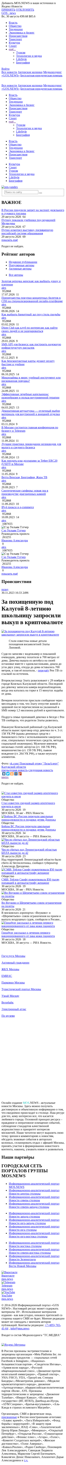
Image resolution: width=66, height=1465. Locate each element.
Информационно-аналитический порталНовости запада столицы (34, 1215)
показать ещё (9, 240)
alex (3, 287)
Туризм (20, 52)
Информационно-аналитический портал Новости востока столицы (34, 1244)
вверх (5, 777)
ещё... (12, 49)
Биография (23, 62)
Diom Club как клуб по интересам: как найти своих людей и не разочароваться (29, 329)
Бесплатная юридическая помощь (41, 75)
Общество (15, 26)
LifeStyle (21, 59)
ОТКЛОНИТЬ (25, 9)
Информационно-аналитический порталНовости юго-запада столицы (34, 1221)
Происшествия (18, 35)
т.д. (26, 1460)
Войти (5, 68)
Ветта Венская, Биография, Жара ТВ (24, 477)
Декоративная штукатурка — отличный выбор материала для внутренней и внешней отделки (30, 412)
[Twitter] (8, 773)
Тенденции (16, 29)
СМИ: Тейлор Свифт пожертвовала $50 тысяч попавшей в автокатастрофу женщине (30, 881)
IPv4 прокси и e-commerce (17, 507)
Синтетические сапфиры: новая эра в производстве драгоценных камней (24, 492)
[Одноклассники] (12, 773)
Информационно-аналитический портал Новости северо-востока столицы (34, 1251)
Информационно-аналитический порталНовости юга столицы (34, 1228)
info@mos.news (19, 1328)
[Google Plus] (20, 773)
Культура (14, 42)
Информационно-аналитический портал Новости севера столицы (34, 1198)
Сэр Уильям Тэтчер (13, 530)
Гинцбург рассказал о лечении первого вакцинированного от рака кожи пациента (28, 934)
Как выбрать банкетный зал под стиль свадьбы (30, 314)
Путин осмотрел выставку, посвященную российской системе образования (27, 231)
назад (4, 589)
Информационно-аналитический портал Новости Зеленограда (34, 1257)
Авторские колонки (30, 72)
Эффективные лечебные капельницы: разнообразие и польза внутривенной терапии (30, 396)
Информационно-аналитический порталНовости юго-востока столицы (34, 1235)
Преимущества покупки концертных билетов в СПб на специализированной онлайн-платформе (32, 299)
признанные (9, 1417)
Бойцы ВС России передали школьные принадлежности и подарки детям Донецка (28, 828)
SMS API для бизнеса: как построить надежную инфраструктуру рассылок (31, 346)
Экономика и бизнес (21, 32)
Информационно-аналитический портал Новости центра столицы (34, 1192)
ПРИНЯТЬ (8, 9)
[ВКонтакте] (4, 773)
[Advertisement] (33, 1061)
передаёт (43, 670)
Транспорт (15, 39)
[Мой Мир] (16, 773)
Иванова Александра (14, 540)
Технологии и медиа (29, 55)
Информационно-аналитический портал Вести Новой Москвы (34, 1264)
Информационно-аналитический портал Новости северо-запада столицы (34, 1205)
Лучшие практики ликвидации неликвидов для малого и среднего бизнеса (31, 445)
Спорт (13, 45)
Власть (13, 22)
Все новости (9, 72)
